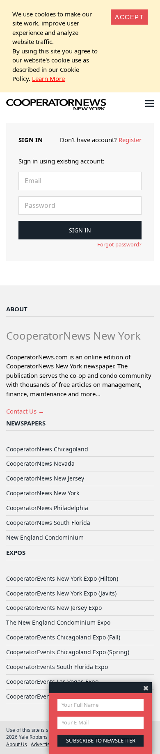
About (16, 309)
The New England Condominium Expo (58, 622)
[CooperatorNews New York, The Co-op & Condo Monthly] (56, 105)
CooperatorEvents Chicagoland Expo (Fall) (63, 637)
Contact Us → (25, 411)
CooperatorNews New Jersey (45, 478)
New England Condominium (45, 537)
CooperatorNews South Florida (48, 522)
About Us (16, 744)
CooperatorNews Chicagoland (47, 449)
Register (130, 140)
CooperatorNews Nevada (40, 463)
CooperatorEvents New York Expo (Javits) (61, 593)
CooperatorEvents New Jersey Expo (54, 607)
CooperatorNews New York (42, 493)
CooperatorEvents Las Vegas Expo (52, 681)
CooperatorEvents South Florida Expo (57, 667)
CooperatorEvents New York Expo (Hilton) (62, 578)
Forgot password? (119, 244)
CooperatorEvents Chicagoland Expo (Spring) (67, 652)
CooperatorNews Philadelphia (47, 508)
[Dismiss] (146, 687)
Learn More (48, 78)
